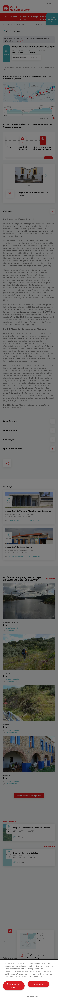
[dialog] (29, 981)
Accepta (38, 984)
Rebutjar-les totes (14, 985)
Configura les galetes (30, 996)
